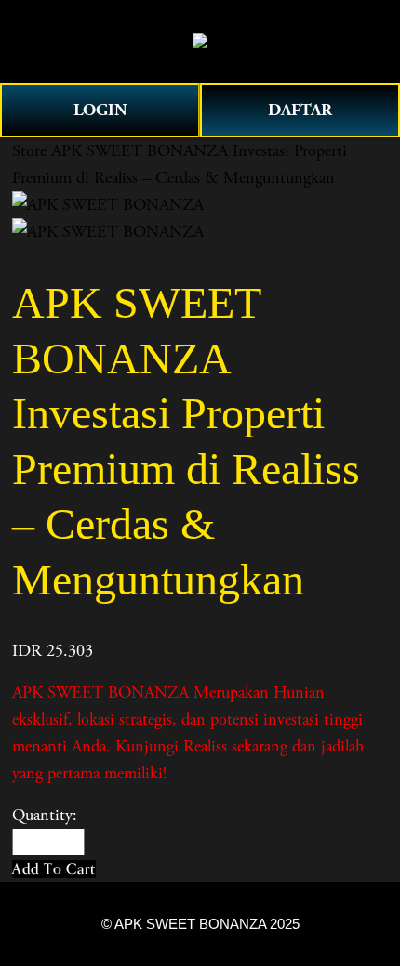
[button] (54, 869)
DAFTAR (300, 110)
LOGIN (100, 110)
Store (29, 151)
